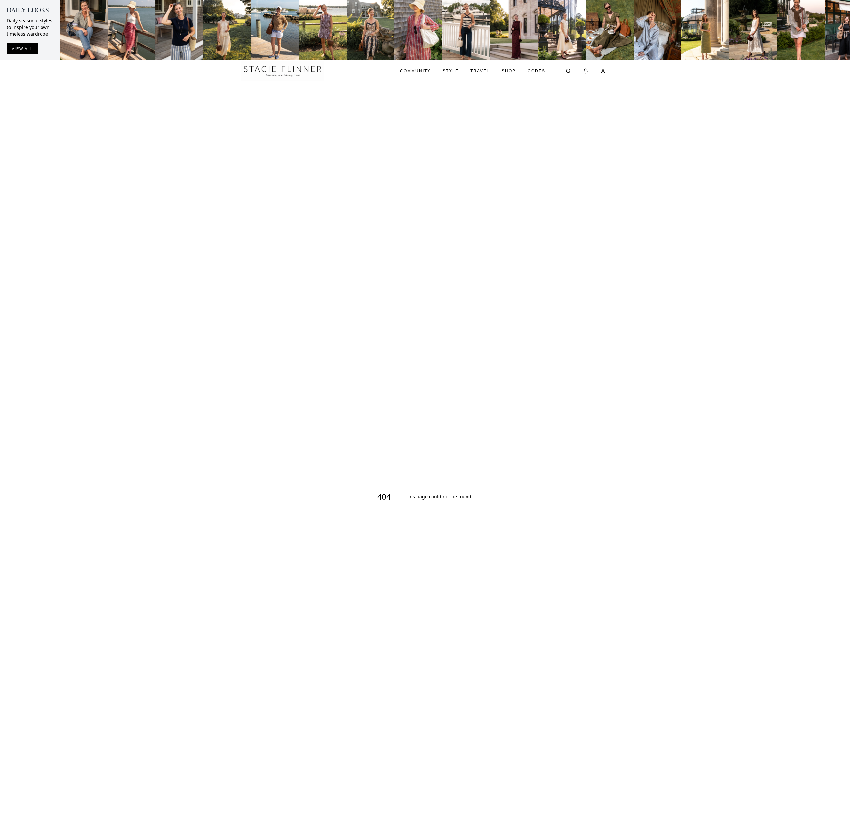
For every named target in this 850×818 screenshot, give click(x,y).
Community (415, 71)
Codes (536, 71)
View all (22, 49)
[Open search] (568, 71)
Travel (480, 71)
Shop (509, 71)
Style (451, 71)
